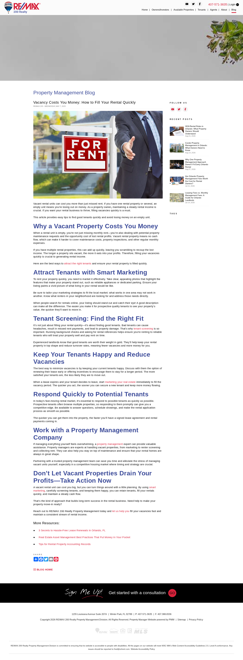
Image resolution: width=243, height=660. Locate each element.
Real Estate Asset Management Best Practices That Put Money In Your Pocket (84, 537)
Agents (213, 10)
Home (145, 10)
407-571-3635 (217, 4)
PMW (171, 619)
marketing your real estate (120, 382)
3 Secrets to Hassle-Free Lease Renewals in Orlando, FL (72, 530)
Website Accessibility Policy (143, 649)
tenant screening (143, 328)
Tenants (202, 10)
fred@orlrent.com (122, 649)
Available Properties (184, 10)
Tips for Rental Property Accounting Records (65, 544)
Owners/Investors (160, 10)
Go (172, 593)
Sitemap (181, 619)
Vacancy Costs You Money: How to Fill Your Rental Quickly (84, 102)
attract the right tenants (77, 263)
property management (110, 444)
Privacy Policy (196, 619)
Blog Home (44, 569)
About (224, 10)
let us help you (120, 511)
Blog (233, 10)
